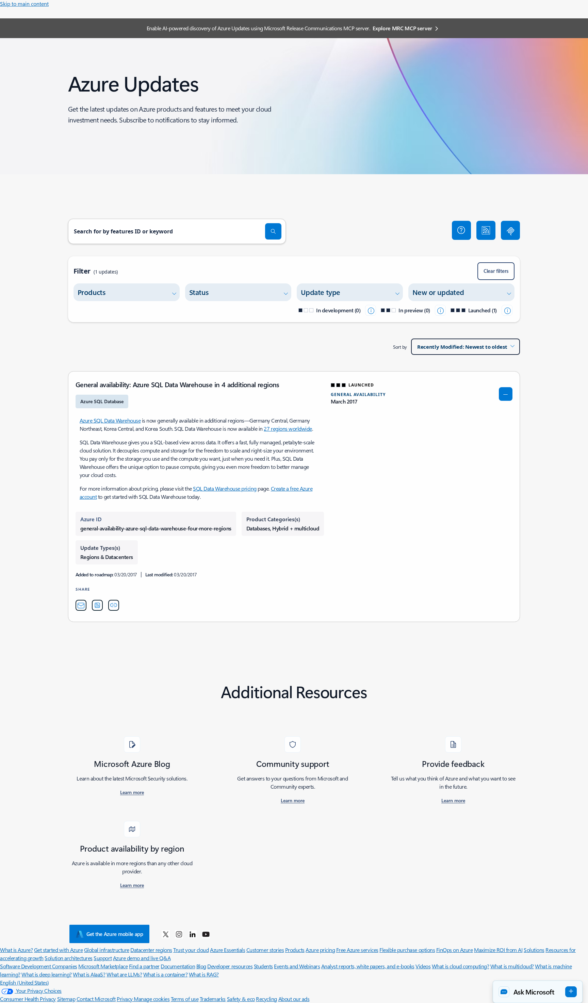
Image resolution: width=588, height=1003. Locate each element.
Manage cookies (151, 998)
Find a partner (144, 966)
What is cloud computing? (460, 966)
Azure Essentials (227, 949)
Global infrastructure (106, 949)
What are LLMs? (124, 974)
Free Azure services (357, 949)
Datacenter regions (151, 949)
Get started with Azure (58, 949)
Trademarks (213, 998)
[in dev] (370, 310)
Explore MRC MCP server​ (402, 28)
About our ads (294, 998)
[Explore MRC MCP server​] (510, 230)
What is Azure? (16, 949)
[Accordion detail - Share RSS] (97, 605)
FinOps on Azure (454, 949)
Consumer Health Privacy (28, 998)
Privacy (125, 998)
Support (103, 957)
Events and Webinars (297, 966)
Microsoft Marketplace (103, 966)
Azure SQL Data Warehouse (110, 420)
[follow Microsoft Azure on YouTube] (206, 934)
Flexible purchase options (407, 949)
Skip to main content (24, 3)
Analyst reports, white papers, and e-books (367, 966)
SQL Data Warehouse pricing (225, 488)
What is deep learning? (46, 974)
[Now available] (507, 310)
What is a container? (165, 974)
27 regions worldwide (288, 428)
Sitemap (66, 998)
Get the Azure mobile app (114, 934)
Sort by (400, 347)
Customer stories (265, 949)
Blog (201, 966)
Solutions (534, 949)
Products (295, 949)
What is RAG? (204, 974)
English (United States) (24, 982)
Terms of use (184, 998)
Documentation (178, 966)
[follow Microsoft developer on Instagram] (179, 934)
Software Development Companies (38, 966)
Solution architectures (68, 957)
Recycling (266, 998)
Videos (422, 966)
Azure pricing (320, 949)
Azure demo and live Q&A (142, 957)
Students (263, 966)
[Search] (273, 231)
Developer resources (229, 966)
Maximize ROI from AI (498, 949)
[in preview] (440, 310)
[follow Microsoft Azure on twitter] (166, 934)
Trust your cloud (191, 949)
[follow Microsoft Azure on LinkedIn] (193, 934)
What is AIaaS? (89, 974)
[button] (461, 230)
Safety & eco (241, 998)
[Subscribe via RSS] (485, 230)
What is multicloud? (512, 966)
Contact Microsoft (96, 998)
